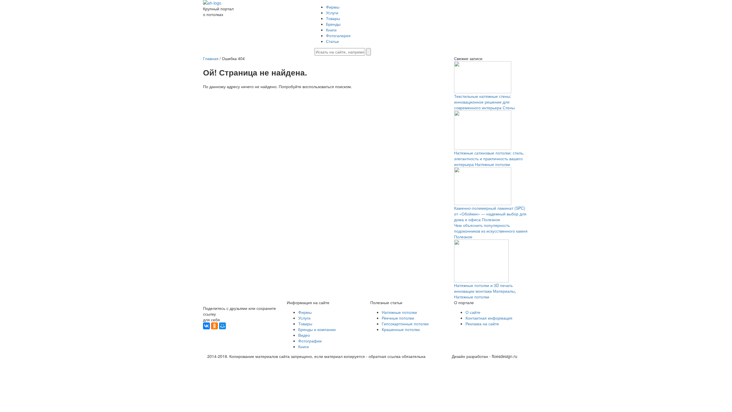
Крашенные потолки (401, 329)
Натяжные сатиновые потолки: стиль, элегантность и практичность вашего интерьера (489, 158)
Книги (331, 30)
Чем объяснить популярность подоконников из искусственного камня (491, 228)
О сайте (473, 312)
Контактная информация (489, 318)
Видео (304, 335)
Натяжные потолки (492, 164)
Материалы (504, 291)
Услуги (332, 12)
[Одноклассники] (214, 325)
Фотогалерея (338, 35)
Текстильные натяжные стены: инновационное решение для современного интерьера (482, 101)
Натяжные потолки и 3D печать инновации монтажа (483, 288)
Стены (509, 107)
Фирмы (332, 7)
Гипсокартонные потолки (405, 323)
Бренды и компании (317, 329)
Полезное (491, 219)
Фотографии (310, 341)
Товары (333, 18)
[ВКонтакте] (206, 325)
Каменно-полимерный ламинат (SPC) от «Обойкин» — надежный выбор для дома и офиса (490, 213)
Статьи (332, 41)
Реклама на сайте (482, 323)
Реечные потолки (398, 318)
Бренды (333, 24)
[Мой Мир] (222, 325)
